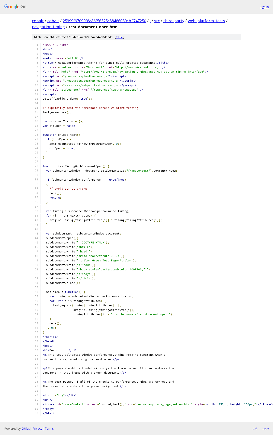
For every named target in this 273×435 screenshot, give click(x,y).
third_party (173, 20)
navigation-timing (48, 26)
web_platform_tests (206, 20)
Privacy (37, 428)
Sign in (264, 7)
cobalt (38, 20)
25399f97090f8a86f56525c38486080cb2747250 (104, 20)
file (119, 37)
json (265, 428)
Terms (49, 428)
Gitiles (26, 428)
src (157, 20)
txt (255, 428)
